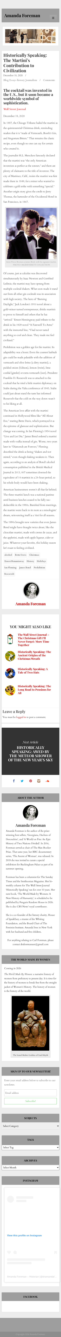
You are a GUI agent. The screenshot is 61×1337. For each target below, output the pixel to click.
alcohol (8, 555)
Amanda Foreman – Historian (23, 1276)
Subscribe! (30, 1101)
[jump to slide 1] (23, 39)
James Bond (25, 567)
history (21, 80)
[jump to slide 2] (27, 39)
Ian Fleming (10, 567)
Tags (30, 1139)
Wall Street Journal (14, 109)
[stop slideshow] (41, 39)
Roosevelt (9, 574)
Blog (6, 80)
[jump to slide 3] (30, 39)
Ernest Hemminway (14, 561)
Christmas (34, 555)
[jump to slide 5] (37, 39)
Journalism (31, 80)
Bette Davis (20, 555)
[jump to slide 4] (34, 39)
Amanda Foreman (30, 603)
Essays (12, 80)
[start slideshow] (20, 39)
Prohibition (39, 567)
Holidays (41, 561)
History (30, 561)
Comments (49, 80)
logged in (21, 717)
